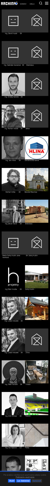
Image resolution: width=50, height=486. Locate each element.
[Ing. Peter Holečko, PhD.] (13, 467)
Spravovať (37, 480)
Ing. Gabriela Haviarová (12, 65)
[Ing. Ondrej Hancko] (13, 84)
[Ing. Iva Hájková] (13, 435)
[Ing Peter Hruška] (13, 276)
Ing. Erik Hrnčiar (11, 416)
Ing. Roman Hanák (11, 129)
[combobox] (40, 3)
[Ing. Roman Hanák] (13, 116)
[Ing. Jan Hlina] (13, 147)
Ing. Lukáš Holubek (11, 321)
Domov (23, 4)
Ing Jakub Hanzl (11, 224)
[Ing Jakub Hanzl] (13, 211)
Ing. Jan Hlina (11, 160)
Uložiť (11, 480)
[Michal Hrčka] (13, 179)
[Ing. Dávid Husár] (13, 20)
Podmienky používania (25, 477)
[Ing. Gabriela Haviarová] (13, 52)
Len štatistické (23, 480)
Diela (32, 4)
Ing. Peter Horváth (11, 384)
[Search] (40, 3)
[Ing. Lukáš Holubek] (13, 308)
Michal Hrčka (10, 192)
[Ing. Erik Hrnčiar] (13, 403)
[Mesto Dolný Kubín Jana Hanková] (13, 243)
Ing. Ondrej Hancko (12, 97)
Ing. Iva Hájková (11, 448)
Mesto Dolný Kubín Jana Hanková (11, 256)
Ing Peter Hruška (11, 289)
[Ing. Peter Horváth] (13, 371)
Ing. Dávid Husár (11, 33)
